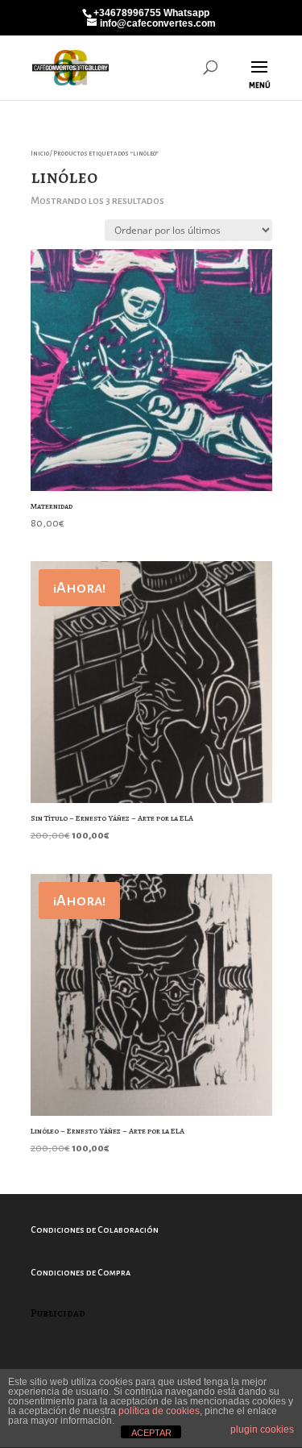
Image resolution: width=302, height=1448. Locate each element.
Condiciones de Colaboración (95, 1229)
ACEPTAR (151, 1433)
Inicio (40, 153)
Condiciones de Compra (80, 1272)
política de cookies (159, 1411)
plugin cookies (262, 1429)
